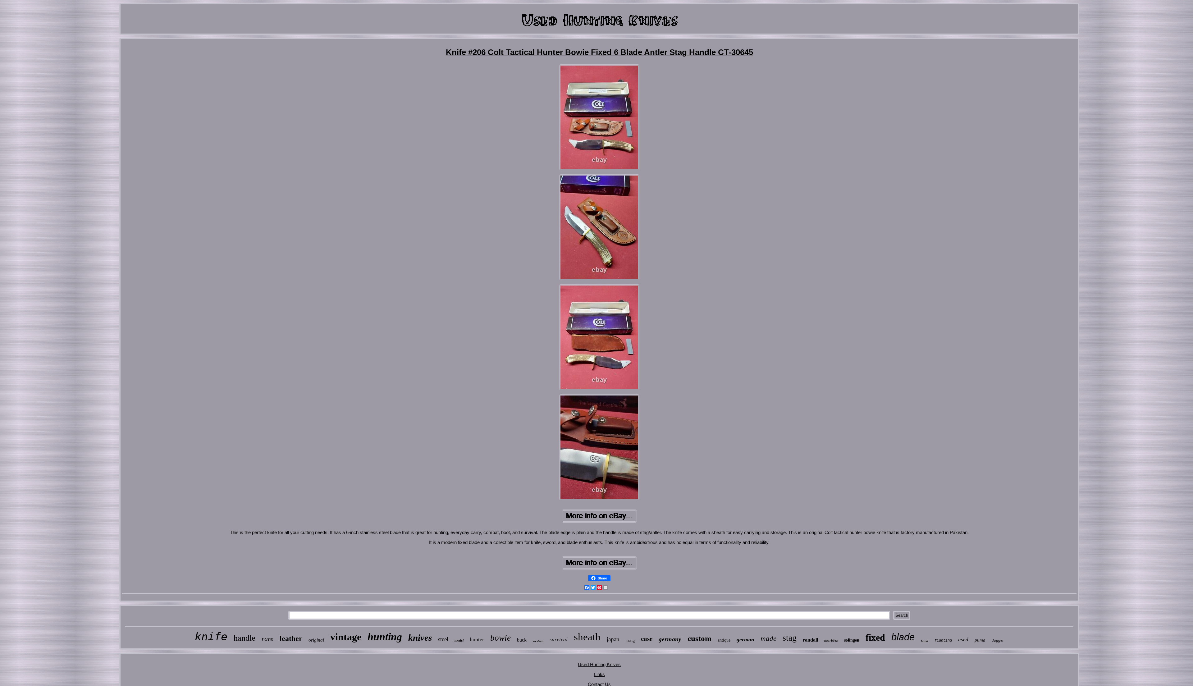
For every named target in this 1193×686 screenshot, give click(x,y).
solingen (851, 640)
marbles (831, 640)
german (745, 639)
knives (420, 638)
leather (291, 638)
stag (790, 638)
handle (244, 638)
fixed (875, 637)
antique (724, 640)
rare (267, 639)
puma (980, 640)
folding (630, 641)
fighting (943, 640)
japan (613, 639)
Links (599, 674)
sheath (587, 637)
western (538, 641)
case (646, 639)
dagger (998, 640)
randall (810, 640)
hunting (385, 637)
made (768, 639)
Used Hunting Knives (599, 664)
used (963, 640)
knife (211, 636)
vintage (345, 637)
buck (522, 640)
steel (443, 639)
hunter (477, 639)
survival (559, 640)
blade (903, 637)
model (459, 640)
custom (699, 638)
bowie (500, 638)
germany (670, 639)
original (316, 640)
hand (924, 641)
